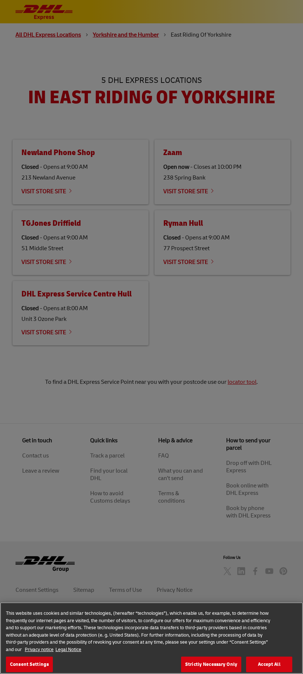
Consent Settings (29, 664)
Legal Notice (68, 649)
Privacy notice (39, 649)
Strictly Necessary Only (211, 664)
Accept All (269, 664)
